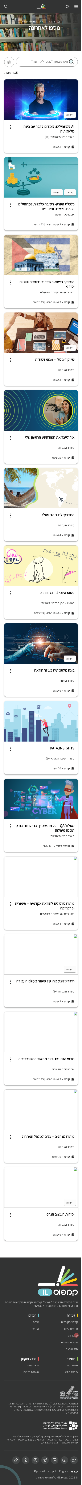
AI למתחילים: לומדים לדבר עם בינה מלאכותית (49, 128)
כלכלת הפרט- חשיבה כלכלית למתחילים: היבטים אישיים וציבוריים (45, 206)
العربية (52, 1471)
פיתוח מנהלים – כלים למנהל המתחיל (48, 1136)
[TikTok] (16, 1460)
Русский (39, 1471)
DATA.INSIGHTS (62, 748)
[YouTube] (64, 1460)
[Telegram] (45, 1460)
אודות (36, 1322)
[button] (71, 61)
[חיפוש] (5, 6)
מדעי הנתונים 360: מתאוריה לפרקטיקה (46, 1059)
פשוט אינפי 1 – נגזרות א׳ (57, 592)
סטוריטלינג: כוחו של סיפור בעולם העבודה (45, 981)
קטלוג (41, 21)
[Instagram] (35, 1460)
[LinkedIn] (54, 1460)
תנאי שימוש (32, 1365)
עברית (74, 1471)
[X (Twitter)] (74, 1460)
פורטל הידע (71, 1372)
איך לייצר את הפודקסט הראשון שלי (49, 437)
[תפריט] (76, 6)
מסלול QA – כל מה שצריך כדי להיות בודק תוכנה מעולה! (45, 828)
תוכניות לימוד (70, 1329)
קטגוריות (73, 1335)
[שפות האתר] (67, 6)
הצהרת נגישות (31, 1372)
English (63, 1471)
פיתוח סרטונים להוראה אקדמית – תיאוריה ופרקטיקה (44, 905)
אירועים (35, 1329)
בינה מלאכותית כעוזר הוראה (54, 670)
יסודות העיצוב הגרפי (60, 1214)
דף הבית (52, 21)
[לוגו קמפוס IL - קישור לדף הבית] (41, 6)
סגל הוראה (72, 1349)
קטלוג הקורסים (69, 1322)
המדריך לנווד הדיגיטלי (58, 515)
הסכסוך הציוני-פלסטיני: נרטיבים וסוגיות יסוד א (46, 284)
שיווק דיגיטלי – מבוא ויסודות (54, 359)
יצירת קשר (72, 1365)
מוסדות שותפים (69, 1342)
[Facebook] (25, 1460)
